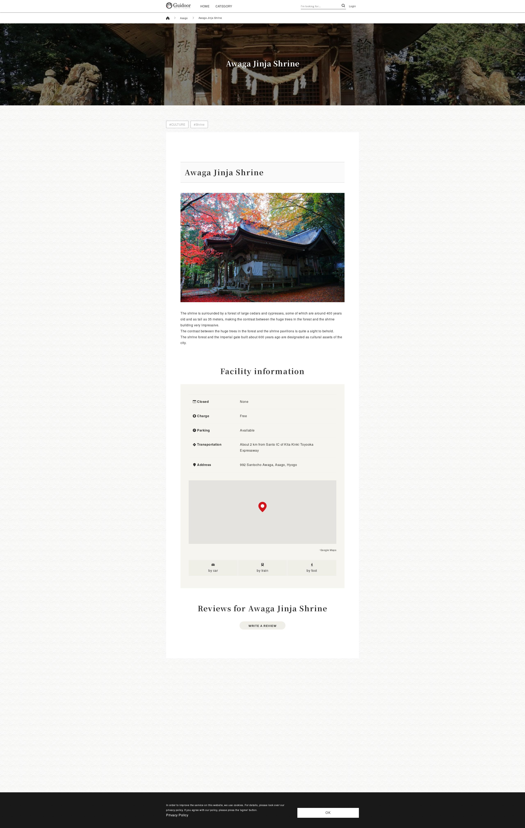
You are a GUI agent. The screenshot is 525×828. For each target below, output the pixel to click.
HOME (204, 6)
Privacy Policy (177, 815)
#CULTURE (177, 124)
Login (352, 6)
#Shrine (199, 124)
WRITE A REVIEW (262, 626)
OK (328, 812)
